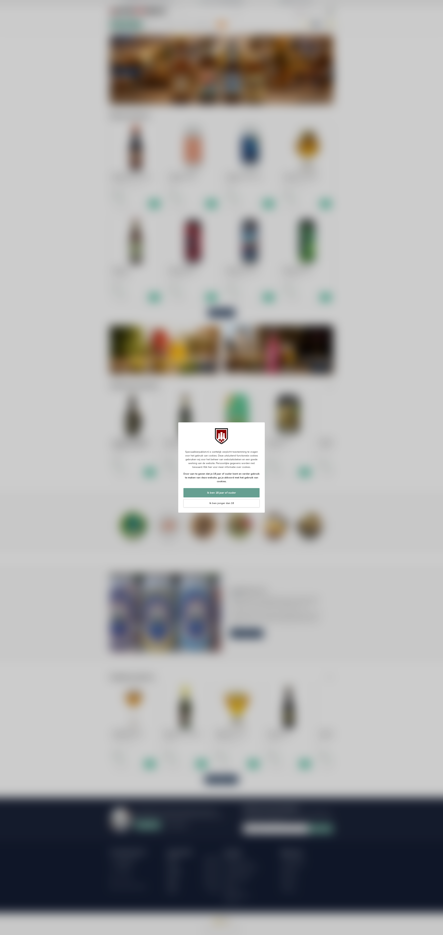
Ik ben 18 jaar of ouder (221, 492)
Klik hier (208, 467)
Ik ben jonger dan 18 (221, 503)
